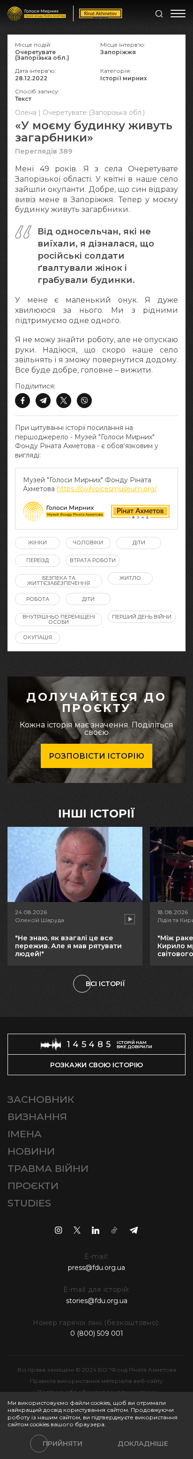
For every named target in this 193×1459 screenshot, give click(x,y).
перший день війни (141, 616)
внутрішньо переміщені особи (58, 619)
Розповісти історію (96, 756)
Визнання (37, 1116)
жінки (37, 542)
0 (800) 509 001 (96, 1333)
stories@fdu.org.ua (96, 1301)
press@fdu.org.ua (96, 1267)
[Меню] (178, 14)
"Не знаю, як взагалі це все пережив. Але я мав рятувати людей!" (68, 946)
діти (139, 542)
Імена (24, 1134)
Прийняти (62, 1443)
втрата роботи (93, 560)
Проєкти (33, 1185)
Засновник (40, 1099)
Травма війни (48, 1168)
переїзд (37, 560)
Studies (29, 1203)
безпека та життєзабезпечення (58, 580)
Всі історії (105, 984)
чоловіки (88, 542)
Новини (31, 1151)
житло (130, 578)
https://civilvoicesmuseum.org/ (107, 489)
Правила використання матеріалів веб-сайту (96, 1380)
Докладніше (143, 1443)
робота (37, 599)
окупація (37, 637)
